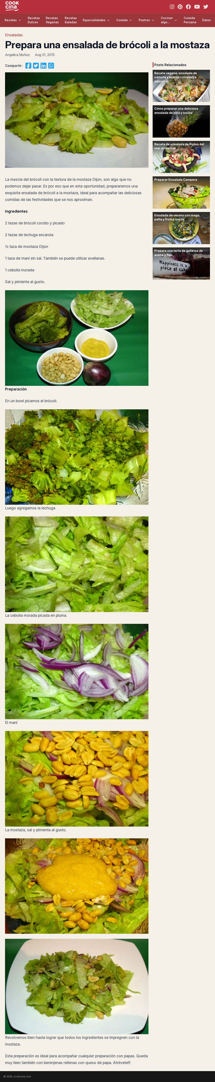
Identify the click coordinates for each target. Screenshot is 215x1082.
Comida (122, 20)
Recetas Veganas (52, 20)
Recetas (11, 20)
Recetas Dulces (34, 20)
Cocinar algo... (167, 20)
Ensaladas (14, 35)
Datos (206, 20)
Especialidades (94, 20)
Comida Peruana (190, 20)
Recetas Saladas (71, 20)
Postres (144, 20)
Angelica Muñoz (17, 55)
